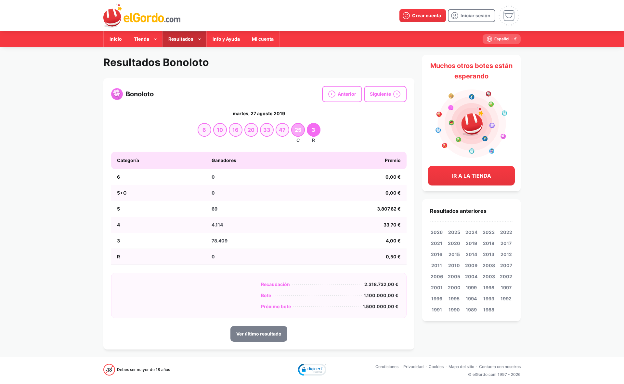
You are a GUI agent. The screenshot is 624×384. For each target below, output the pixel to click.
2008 (489, 265)
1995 (454, 298)
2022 (506, 232)
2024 (471, 232)
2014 (471, 254)
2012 (506, 254)
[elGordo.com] (141, 15)
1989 (471, 309)
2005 (454, 276)
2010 (454, 265)
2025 (454, 232)
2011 (436, 265)
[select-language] (502, 39)
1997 (506, 287)
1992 (506, 298)
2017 (506, 243)
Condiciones (386, 366)
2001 (437, 287)
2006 (437, 276)
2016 (436, 254)
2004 (471, 276)
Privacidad (413, 366)
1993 (488, 298)
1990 (454, 309)
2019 (471, 243)
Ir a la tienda (471, 175)
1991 (437, 309)
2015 (454, 254)
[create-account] (422, 15)
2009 (471, 265)
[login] (471, 15)
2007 (506, 265)
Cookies (436, 366)
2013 (488, 254)
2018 (488, 243)
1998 (488, 287)
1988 (488, 309)
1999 (471, 287)
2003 (489, 276)
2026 (437, 232)
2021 (436, 243)
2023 (489, 232)
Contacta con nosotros (500, 366)
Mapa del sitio (461, 366)
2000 (454, 287)
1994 (471, 298)
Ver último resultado (258, 333)
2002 (506, 276)
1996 (436, 298)
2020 (454, 243)
